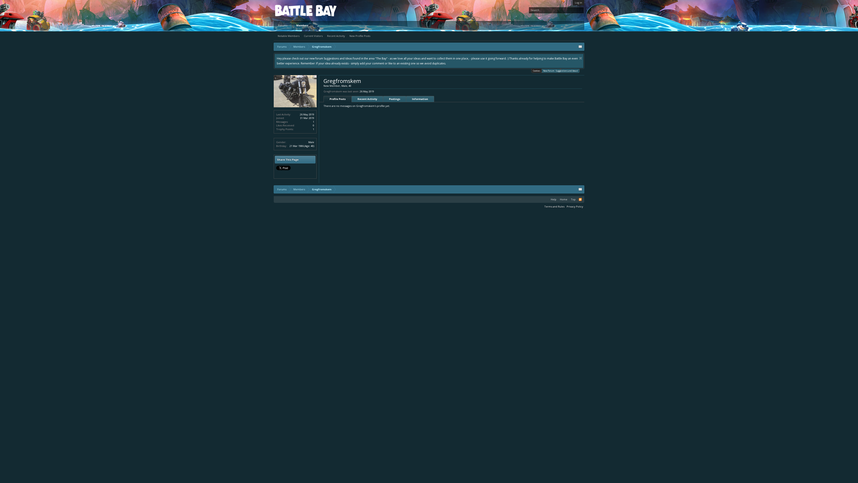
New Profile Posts (359, 36)
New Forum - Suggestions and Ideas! (560, 70)
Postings (394, 99)
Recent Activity (336, 36)
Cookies (536, 70)
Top (573, 199)
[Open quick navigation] (580, 47)
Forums (282, 25)
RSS (580, 199)
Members (302, 25)
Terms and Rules (554, 206)
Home (563, 199)
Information (420, 99)
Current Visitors (313, 36)
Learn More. (501, 58)
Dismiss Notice (373, 58)
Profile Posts (338, 99)
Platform (291, 10)
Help (553, 199)
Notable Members (288, 36)
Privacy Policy (575, 206)
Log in (578, 2)
